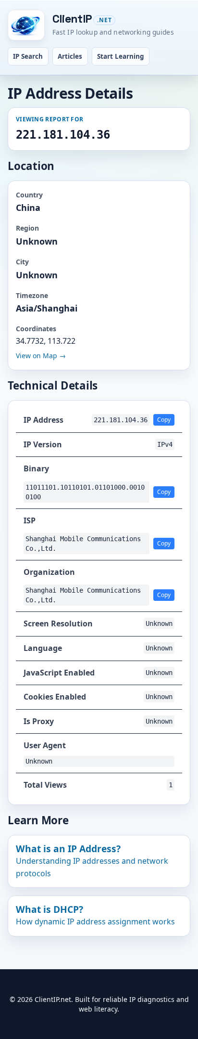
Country (29, 194)
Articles (70, 56)
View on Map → (41, 355)
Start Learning (120, 56)
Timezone (32, 295)
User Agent (45, 745)
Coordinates (36, 328)
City (22, 261)
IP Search (28, 56)
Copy (164, 420)
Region (27, 228)
